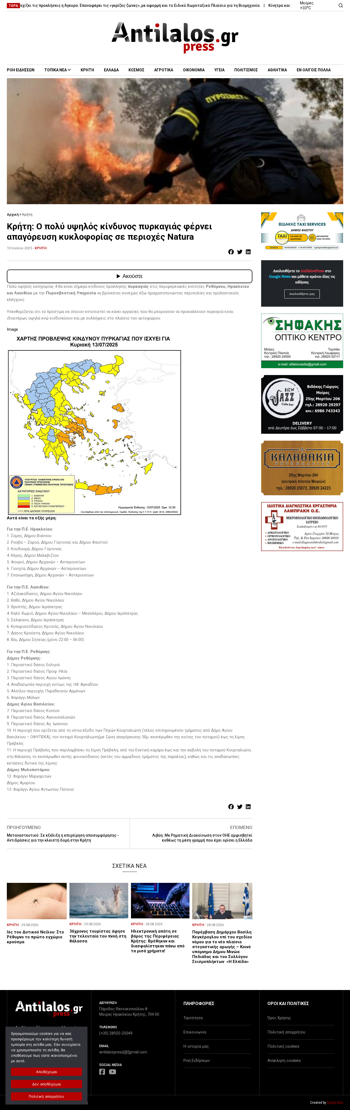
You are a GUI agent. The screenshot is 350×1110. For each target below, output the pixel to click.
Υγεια (219, 70)
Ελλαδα (111, 70)
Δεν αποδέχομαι (46, 1084)
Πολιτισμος (246, 70)
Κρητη (87, 70)
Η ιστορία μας (196, 1046)
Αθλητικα (277, 70)
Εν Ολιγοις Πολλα (314, 70)
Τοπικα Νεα (55, 70)
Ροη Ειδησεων (20, 70)
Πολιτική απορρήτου (286, 1032)
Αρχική (13, 214)
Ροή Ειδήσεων (196, 1060)
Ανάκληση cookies (284, 1060)
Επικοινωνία (194, 1032)
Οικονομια (194, 70)
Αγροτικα (163, 70)
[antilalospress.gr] (175, 38)
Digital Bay (335, 1103)
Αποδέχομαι (46, 1072)
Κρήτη (27, 214)
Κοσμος (136, 70)
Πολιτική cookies (283, 1046)
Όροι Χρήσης (279, 1017)
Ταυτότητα (193, 1017)
